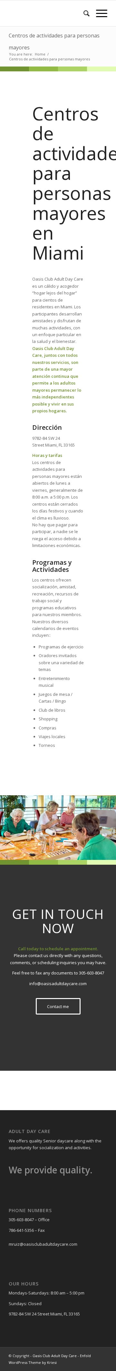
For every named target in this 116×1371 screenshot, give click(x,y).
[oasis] (48, 13)
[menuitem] (83, 13)
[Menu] (98, 13)
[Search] (83, 13)
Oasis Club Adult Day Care (55, 1355)
